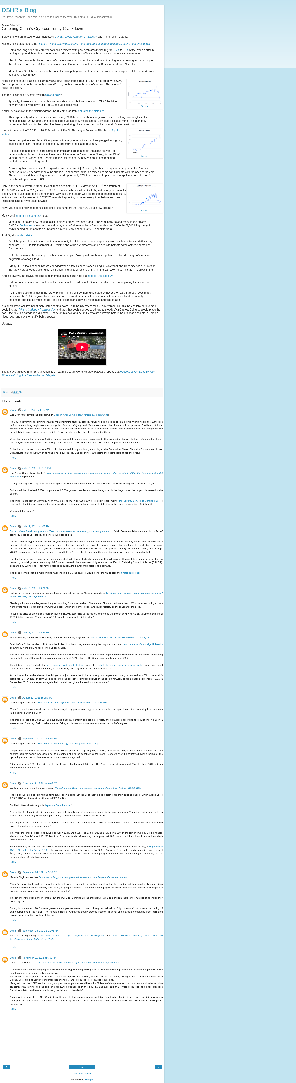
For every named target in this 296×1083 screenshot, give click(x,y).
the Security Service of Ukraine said (139, 500)
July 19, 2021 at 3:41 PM (35, 632)
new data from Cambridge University (143, 644)
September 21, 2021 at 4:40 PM (39, 783)
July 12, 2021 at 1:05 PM (35, 526)
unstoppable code (131, 572)
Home (82, 1067)
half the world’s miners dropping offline (122, 665)
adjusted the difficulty (91, 111)
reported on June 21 (29, 215)
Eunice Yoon (27, 225)
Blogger (89, 1079)
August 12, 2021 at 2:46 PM (37, 697)
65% (116, 50)
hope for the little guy (100, 275)
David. (13, 410)
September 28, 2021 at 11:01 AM (40, 930)
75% (125, 50)
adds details (24, 235)
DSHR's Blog (19, 10)
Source (144, 106)
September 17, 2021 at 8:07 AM (39, 738)
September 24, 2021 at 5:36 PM (39, 872)
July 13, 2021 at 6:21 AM (35, 588)
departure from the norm (58, 805)
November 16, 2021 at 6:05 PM (39, 957)
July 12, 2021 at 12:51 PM (36, 468)
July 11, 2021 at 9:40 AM (35, 410)
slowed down (53, 94)
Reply (13, 457)
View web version (82, 1073)
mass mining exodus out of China (65, 665)
